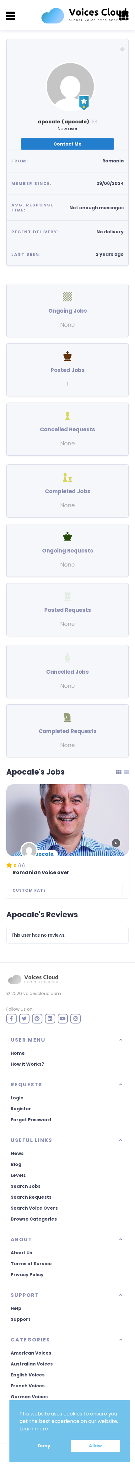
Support (20, 1319)
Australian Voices (32, 1364)
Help (16, 1308)
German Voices (29, 1397)
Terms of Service (31, 1264)
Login (17, 1098)
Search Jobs (25, 1186)
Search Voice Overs (34, 1208)
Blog (16, 1164)
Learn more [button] (33, 1428)
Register (21, 1109)
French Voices (28, 1386)
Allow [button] (95, 1446)
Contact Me (67, 144)
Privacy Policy (27, 1274)
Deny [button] (44, 1446)
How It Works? (27, 1064)
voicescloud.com (42, 993)
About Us (21, 1253)
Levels (18, 1175)
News (17, 1153)
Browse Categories (34, 1219)
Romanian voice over (41, 872)
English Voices (28, 1375)
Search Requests (31, 1197)
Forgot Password (31, 1120)
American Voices (31, 1353)
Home (18, 1053)
